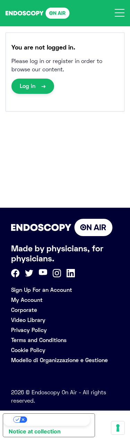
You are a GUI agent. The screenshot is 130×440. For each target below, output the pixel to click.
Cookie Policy (28, 350)
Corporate (24, 310)
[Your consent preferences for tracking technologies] (117, 427)
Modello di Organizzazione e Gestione (59, 360)
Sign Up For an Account (41, 290)
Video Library (28, 320)
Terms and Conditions (39, 340)
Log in (28, 86)
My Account (27, 300)
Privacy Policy (29, 330)
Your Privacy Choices (56, 419)
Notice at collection (35, 431)
